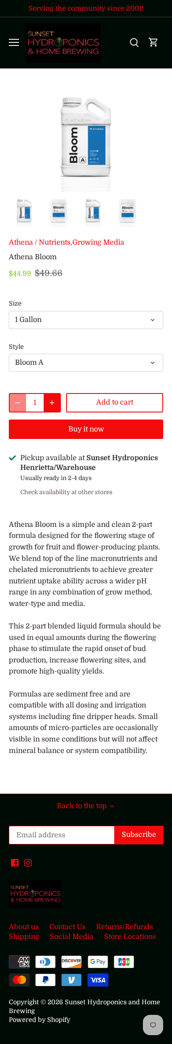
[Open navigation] (14, 42)
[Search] (134, 42)
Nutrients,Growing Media (81, 242)
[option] (24, 211)
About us (24, 927)
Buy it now (86, 429)
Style (16, 346)
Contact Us (67, 927)
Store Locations (130, 937)
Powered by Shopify (39, 1019)
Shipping (24, 937)
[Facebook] (15, 862)
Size (15, 303)
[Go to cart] (153, 42)
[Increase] (52, 402)
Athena (21, 242)
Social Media (71, 937)
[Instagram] (28, 862)
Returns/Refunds (124, 927)
